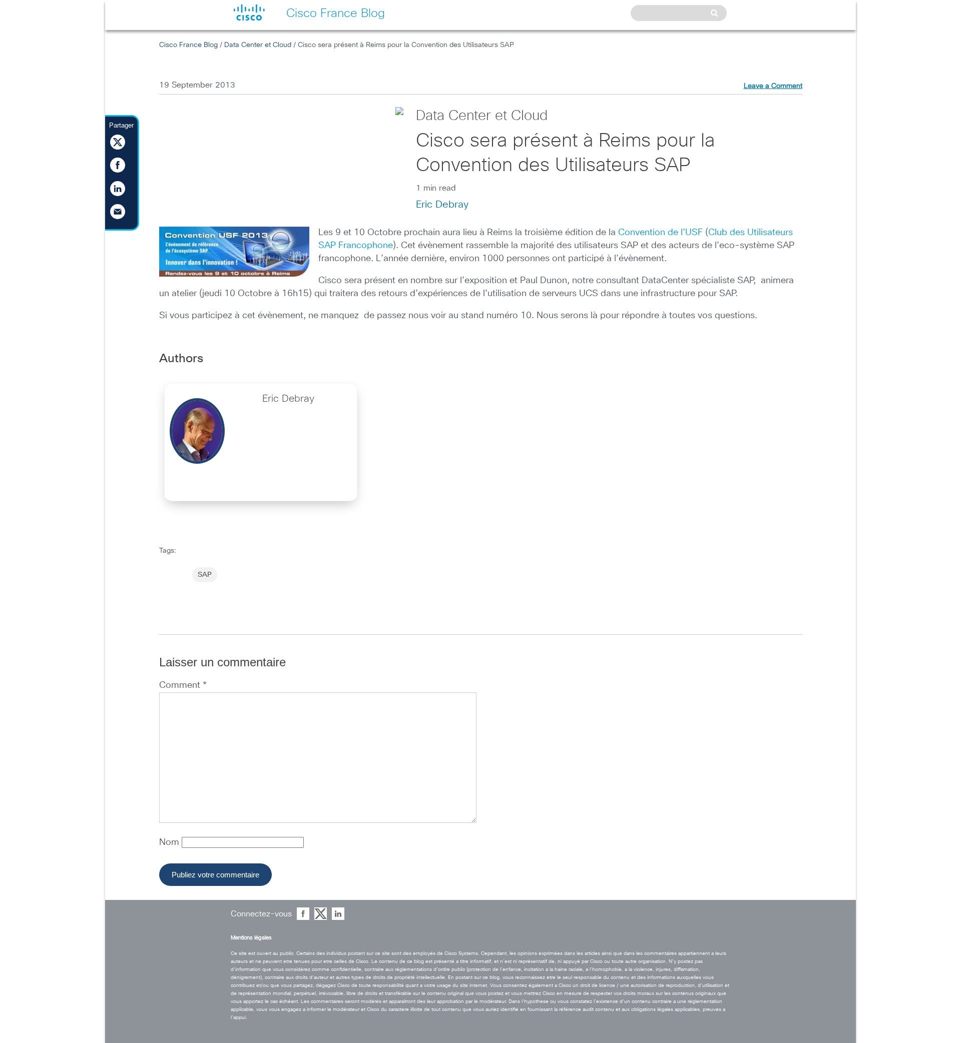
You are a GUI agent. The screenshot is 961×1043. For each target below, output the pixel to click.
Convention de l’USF (660, 232)
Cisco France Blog (188, 45)
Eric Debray (442, 205)
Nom (170, 842)
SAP (205, 574)
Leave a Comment (773, 86)
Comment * (183, 685)
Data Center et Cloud (257, 45)
